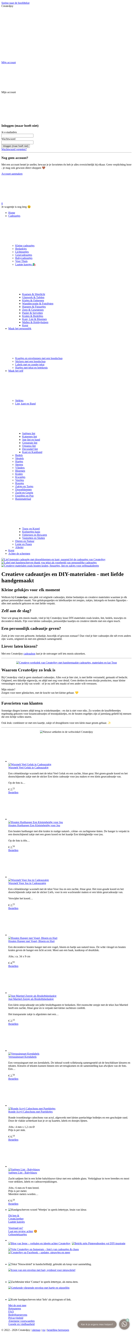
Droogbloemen (23, 489)
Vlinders (20, 467)
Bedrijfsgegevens (17, 1314)
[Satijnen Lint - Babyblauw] (70, 1154)
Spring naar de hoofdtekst (15, 2)
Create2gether (16, 1218)
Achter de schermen (19, 553)
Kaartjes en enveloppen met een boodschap (39, 358)
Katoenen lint (29, 436)
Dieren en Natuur (24, 541)
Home (11, 212)
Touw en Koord (31, 528)
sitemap (36, 1329)
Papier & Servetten (32, 312)
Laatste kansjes (16, 1221)
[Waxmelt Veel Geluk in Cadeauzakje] (70, 749)
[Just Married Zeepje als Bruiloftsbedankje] (70, 981)
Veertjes (19, 480)
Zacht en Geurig (24, 492)
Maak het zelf (15, 370)
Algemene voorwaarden (21, 1320)
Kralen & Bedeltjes (32, 316)
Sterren (19, 464)
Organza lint (29, 445)
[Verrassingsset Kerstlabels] (70, 1039)
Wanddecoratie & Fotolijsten (37, 303)
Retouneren (14, 1308)
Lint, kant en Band (25, 403)
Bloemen (20, 470)
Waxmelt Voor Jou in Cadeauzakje (27, 883)
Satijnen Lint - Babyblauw (22, 1172)
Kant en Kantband (32, 452)
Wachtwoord (8, 138)
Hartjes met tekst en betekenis (31, 367)
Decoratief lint (30, 449)
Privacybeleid (15, 1317)
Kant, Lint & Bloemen (34, 319)
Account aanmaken (12, 173)
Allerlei (19, 547)
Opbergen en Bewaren (34, 534)
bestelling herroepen (58, 1329)
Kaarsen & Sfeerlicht (33, 294)
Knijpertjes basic (31, 531)
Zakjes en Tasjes (24, 486)
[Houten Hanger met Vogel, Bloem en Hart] (70, 923)
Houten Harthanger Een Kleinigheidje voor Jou (34, 825)
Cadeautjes (14, 215)
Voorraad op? (15, 1228)
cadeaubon (29, 653)
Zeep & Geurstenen (33, 309)
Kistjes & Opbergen (33, 300)
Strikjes (19, 400)
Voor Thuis (21, 261)
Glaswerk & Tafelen (33, 297)
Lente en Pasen (23, 544)
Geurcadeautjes (23, 254)
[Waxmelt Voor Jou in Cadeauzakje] (70, 865)
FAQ (11, 1311)
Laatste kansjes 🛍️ (25, 264)
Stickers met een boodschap (30, 361)
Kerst (25, 325)
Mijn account (8, 62)
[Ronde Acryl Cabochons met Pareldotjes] (70, 1093)
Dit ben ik (13, 1215)
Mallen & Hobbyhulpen (35, 322)
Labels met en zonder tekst (29, 364)
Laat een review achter (20, 1231)
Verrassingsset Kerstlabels (22, 1056)
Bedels (19, 455)
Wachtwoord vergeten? (14, 149)
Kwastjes (20, 477)
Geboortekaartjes (17, 1234)
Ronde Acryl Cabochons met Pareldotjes (30, 1111)
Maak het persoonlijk (19, 328)
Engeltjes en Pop (24, 495)
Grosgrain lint (29, 442)
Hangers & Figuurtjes (34, 306)
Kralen (19, 473)
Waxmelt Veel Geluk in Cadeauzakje (28, 767)
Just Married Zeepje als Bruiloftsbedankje (31, 998)
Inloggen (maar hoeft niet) (15, 146)
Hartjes (19, 461)
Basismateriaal (23, 498)
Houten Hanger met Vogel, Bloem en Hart (31, 941)
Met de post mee (17, 1305)
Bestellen (13, 792)
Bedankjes (21, 248)
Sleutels (19, 458)
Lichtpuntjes (22, 251)
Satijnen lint (28, 433)
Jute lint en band (31, 439)
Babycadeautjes (23, 258)
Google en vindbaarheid (21, 1324)
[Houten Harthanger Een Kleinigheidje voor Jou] (70, 807)
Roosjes (19, 483)
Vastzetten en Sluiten (33, 537)
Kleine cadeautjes (24, 245)
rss (43, 1329)
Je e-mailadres (9, 132)
